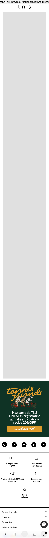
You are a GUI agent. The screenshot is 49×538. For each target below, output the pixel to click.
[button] (5, 534)
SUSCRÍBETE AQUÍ (25, 428)
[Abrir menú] (24, 534)
